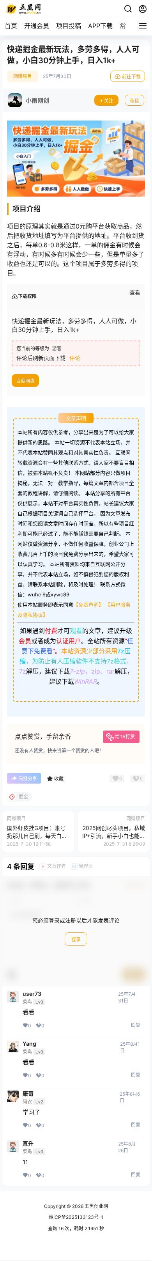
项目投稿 (68, 26)
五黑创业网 (95, 1206)
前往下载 (131, 77)
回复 (135, 1025)
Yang (29, 1043)
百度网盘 (25, 381)
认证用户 (68, 641)
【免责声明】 (88, 604)
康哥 (28, 1093)
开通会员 (36, 26)
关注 (108, 101)
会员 (25, 641)
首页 (11, 26)
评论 (74, 358)
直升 (28, 1143)
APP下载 (100, 26)
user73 (32, 994)
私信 (134, 101)
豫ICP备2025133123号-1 (76, 1217)
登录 (76, 939)
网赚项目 (22, 76)
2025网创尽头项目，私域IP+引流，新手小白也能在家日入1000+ (113, 835)
